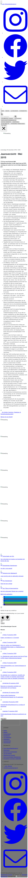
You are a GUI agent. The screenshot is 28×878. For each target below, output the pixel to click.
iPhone (2, 619)
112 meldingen (7, 737)
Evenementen (7, 734)
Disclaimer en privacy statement (12, 758)
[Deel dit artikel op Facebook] (4, 599)
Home (5, 730)
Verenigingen (6, 742)
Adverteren (6, 750)
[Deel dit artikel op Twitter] (4, 597)
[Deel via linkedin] (4, 601)
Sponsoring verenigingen (10, 751)
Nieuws (5, 732)
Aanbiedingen (7, 741)
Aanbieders (6, 739)
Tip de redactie (7, 753)
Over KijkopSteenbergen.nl (10, 748)
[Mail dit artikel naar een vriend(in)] (4, 604)
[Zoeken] (15, 117)
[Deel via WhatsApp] (4, 602)
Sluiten (2, 623)
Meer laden (3, 718)
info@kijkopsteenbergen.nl (10, 768)
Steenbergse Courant (9, 755)
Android (7, 619)
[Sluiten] (2, 621)
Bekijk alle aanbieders (6, 594)
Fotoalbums (6, 735)
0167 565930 (8, 766)
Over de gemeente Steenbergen (12, 757)
